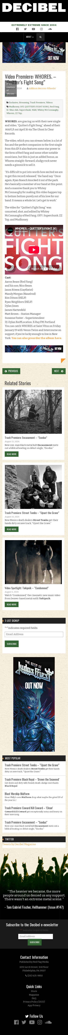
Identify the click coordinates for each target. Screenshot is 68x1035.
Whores (10, 113)
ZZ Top (18, 113)
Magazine (34, 995)
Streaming (24, 102)
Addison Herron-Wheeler (42, 88)
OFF (22, 106)
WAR (34, 110)
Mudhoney (14, 106)
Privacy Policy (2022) (34, 1001)
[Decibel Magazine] (34, 6)
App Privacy (34, 1005)
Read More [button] (11, 454)
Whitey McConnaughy (47, 110)
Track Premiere (37, 102)
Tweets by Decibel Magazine (19, 844)
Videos (49, 102)
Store (34, 991)
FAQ (34, 998)
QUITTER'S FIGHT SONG (37, 106)
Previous (12, 371)
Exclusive (13, 102)
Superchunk (25, 110)
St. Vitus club (12, 110)
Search (41, 40)
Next (57, 371)
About (29, 36)
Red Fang (54, 106)
